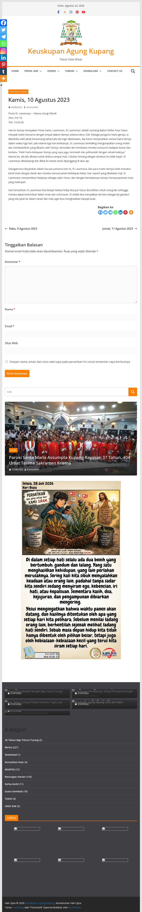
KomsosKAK (32, 107)
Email (9, 326)
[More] (131, 212)
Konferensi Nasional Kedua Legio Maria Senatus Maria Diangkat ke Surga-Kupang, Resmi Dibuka (63, 460)
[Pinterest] (125, 212)
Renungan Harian (18, 91)
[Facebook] (100, 212)
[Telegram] (110, 212)
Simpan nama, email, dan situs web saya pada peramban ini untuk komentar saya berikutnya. (70, 362)
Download (90, 71)
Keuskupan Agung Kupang (71, 51)
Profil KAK (31, 71)
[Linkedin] (120, 212)
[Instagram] (3, 50)
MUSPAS (10, 769)
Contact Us (114, 71)
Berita (14, 450)
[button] (40, 71)
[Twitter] (105, 212)
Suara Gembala (14, 791)
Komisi (51, 71)
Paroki (69, 71)
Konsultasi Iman (14, 762)
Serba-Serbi (12, 784)
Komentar (12, 262)
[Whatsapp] (115, 212)
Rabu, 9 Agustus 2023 (23, 229)
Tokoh (8, 798)
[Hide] (1, 85)
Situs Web (11, 343)
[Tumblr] (3, 71)
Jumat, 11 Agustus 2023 (117, 229)
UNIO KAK (10, 806)
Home (15, 71)
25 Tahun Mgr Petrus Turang (22, 740)
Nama (10, 309)
